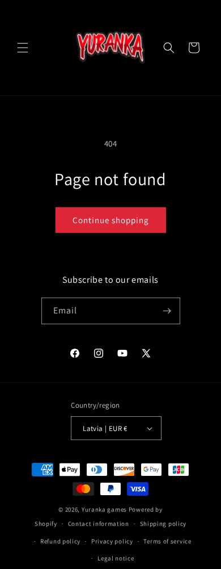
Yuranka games (104, 509)
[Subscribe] (167, 311)
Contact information (98, 524)
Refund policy (60, 541)
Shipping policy (163, 524)
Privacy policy (112, 541)
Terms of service (167, 541)
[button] (22, 47)
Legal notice (115, 558)
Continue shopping (111, 220)
